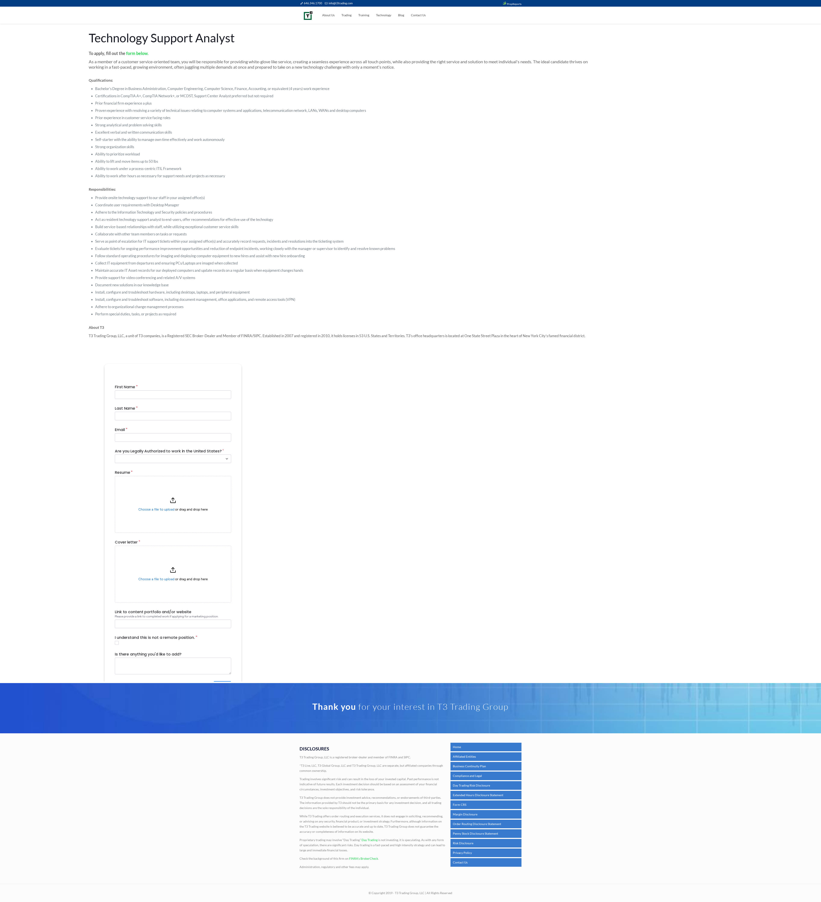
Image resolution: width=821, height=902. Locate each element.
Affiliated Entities (464, 756)
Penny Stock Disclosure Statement (475, 833)
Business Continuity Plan (469, 766)
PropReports (513, 4)
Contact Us (460, 862)
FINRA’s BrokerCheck (363, 858)
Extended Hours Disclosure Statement (478, 795)
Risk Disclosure (463, 843)
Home (457, 747)
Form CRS (459, 804)
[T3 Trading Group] (308, 15)
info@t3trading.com (341, 3)
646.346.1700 (313, 3)
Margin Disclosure (465, 814)
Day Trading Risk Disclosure (471, 785)
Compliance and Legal (467, 776)
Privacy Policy (462, 853)
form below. (137, 53)
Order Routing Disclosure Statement (477, 824)
